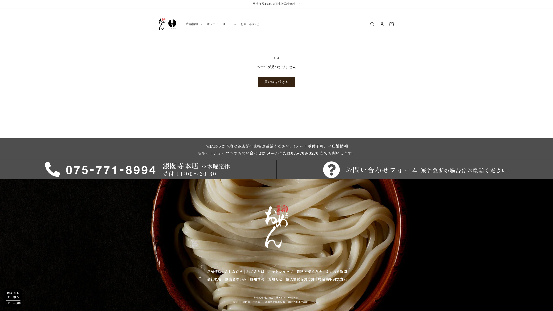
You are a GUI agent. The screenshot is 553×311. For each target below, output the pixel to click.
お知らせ (275, 279)
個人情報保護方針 (300, 279)
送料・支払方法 (309, 271)
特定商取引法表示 (332, 279)
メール (273, 153)
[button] (193, 24)
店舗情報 (340, 146)
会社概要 (214, 279)
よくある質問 (336, 271)
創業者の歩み (236, 279)
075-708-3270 (304, 153)
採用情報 (257, 279)
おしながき (234, 271)
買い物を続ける (276, 82)
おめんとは (255, 271)
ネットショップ (280, 271)
